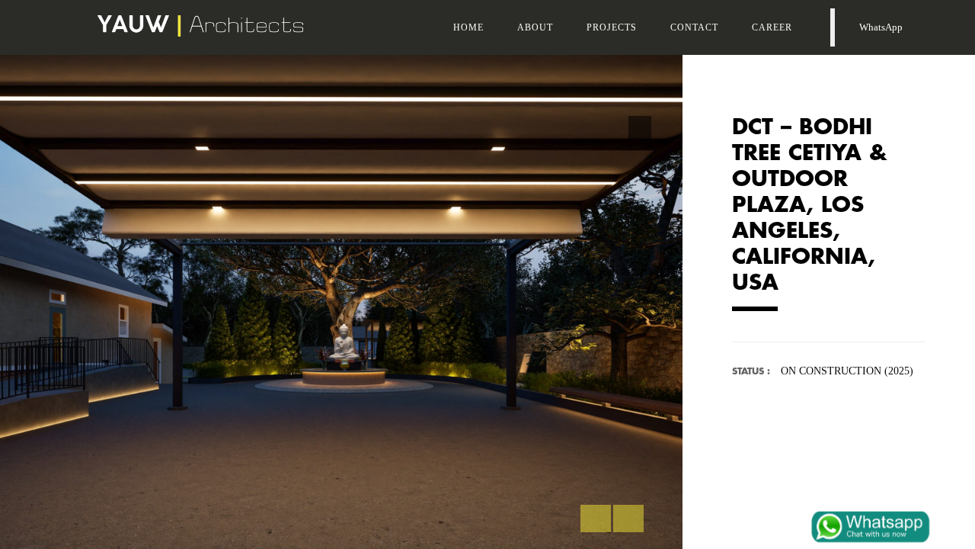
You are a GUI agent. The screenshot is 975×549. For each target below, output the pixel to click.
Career (772, 27)
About (535, 27)
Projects (612, 27)
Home (468, 27)
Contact (694, 27)
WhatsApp (879, 27)
